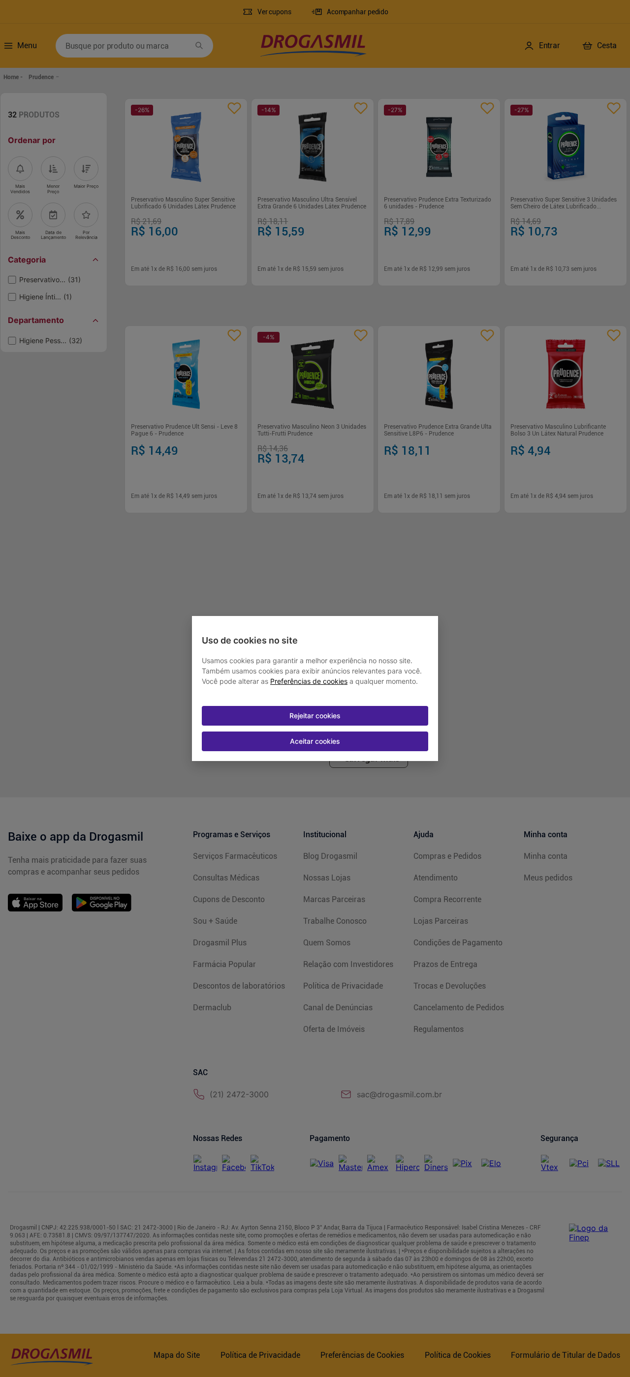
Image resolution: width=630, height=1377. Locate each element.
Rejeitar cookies (315, 715)
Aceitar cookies (315, 741)
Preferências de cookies (308, 681)
